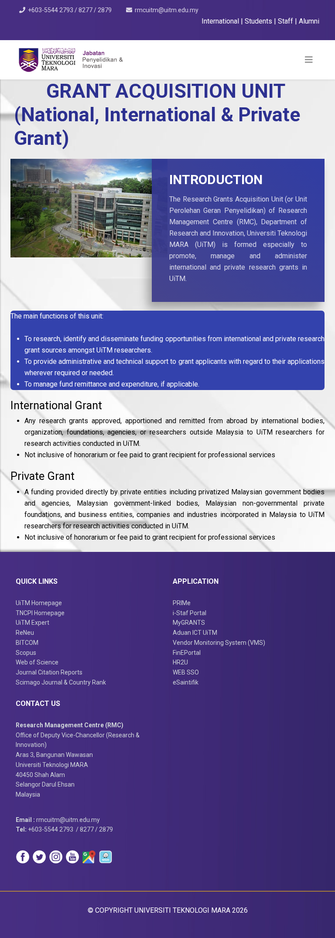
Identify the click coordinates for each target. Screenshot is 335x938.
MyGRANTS (189, 622)
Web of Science (37, 662)
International (221, 21)
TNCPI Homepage (40, 612)
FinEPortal (187, 652)
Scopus (26, 652)
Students (259, 21)
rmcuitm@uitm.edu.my (166, 10)
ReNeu (25, 632)
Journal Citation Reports (49, 672)
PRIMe (182, 602)
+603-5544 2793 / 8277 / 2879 (70, 10)
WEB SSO (186, 672)
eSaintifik (185, 682)
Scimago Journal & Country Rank (61, 682)
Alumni (309, 21)
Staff (286, 21)
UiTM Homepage (39, 602)
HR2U (180, 662)
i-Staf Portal (189, 612)
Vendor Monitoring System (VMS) (219, 642)
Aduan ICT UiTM (195, 632)
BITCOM (27, 642)
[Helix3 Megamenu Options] (309, 59)
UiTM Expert (32, 622)
